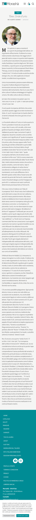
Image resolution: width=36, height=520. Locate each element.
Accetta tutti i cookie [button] (22, 515)
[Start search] (33, 3)
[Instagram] (20, 460)
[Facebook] (15, 460)
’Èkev (18, 13)
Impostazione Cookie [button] (9, 515)
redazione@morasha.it (10, 499)
